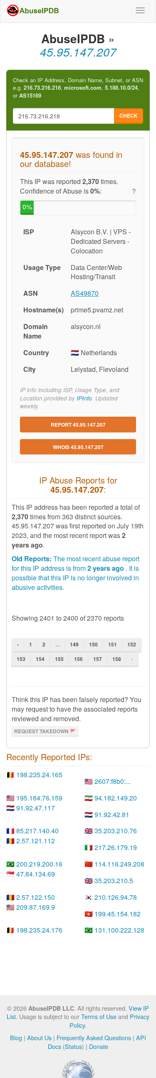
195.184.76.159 (39, 798)
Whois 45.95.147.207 (78, 447)
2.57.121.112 (35, 840)
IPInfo (84, 398)
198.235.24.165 (39, 774)
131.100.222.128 (119, 930)
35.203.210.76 (115, 830)
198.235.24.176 (39, 930)
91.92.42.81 (111, 814)
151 (112, 644)
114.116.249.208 (119, 864)
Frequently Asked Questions (94, 1037)
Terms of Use (98, 1016)
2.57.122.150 (35, 897)
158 (116, 659)
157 (97, 659)
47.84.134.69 (35, 874)
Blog (16, 1037)
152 (131, 644)
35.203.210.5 (113, 880)
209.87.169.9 (35, 907)
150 (93, 644)
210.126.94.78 (115, 897)
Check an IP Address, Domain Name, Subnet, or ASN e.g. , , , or (78, 87)
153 (21, 659)
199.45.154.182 (117, 913)
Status (73, 1046)
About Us (39, 1037)
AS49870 (85, 293)
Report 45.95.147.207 (78, 424)
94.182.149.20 (115, 798)
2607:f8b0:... (112, 781)
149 (74, 644)
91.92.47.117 (35, 808)
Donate (98, 1046)
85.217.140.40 (37, 830)
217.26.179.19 (115, 847)
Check (128, 115)
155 (59, 659)
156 (78, 659)
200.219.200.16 (39, 864)
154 (40, 659)
